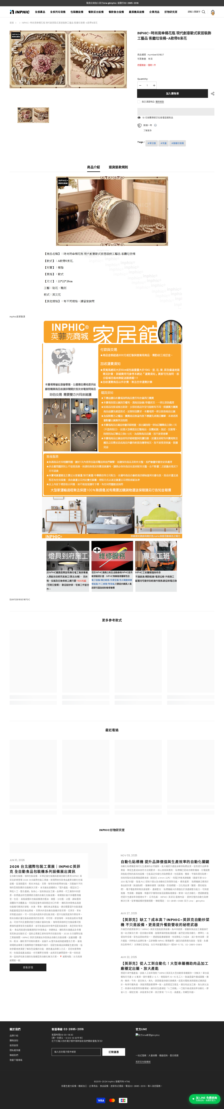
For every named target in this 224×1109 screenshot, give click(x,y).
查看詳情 (28, 967)
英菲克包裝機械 (143, 1061)
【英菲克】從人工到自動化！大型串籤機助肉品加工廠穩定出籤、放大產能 (164, 966)
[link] (33, 697)
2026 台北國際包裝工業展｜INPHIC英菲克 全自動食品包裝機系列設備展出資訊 (45, 869)
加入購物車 (172, 93)
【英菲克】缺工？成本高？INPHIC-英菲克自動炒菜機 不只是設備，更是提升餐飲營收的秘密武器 (165, 922)
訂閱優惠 (114, 1052)
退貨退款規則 (118, 167)
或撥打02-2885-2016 (128, 3)
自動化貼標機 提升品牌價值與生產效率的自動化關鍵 (165, 861)
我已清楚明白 (148, 101)
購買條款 (160, 102)
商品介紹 (93, 167)
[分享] (211, 93)
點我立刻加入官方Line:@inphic (101, 3)
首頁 (12, 22)
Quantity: (142, 78)
